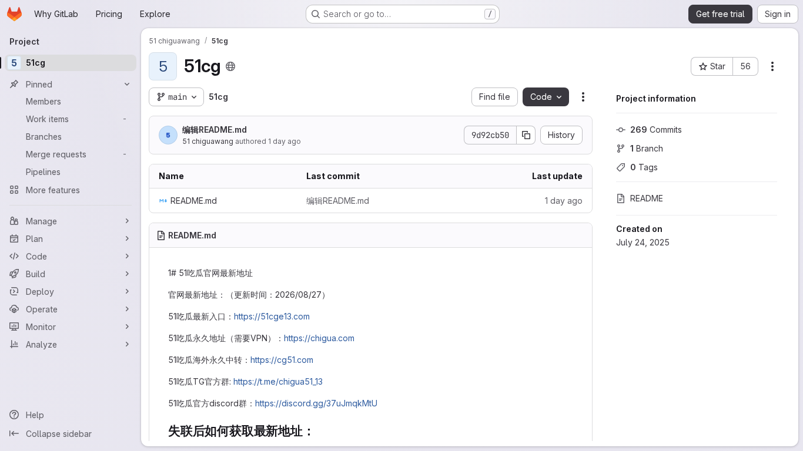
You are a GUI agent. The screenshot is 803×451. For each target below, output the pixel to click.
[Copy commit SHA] (526, 135)
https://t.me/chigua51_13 (278, 381)
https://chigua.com (319, 338)
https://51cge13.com (272, 316)
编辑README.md (214, 129)
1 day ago (284, 141)
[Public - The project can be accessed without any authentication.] (230, 66)
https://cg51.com (281, 360)
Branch (646, 148)
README (646, 198)
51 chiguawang (207, 141)
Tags (644, 167)
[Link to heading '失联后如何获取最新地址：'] (321, 430)
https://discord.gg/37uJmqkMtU (316, 403)
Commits (656, 129)
